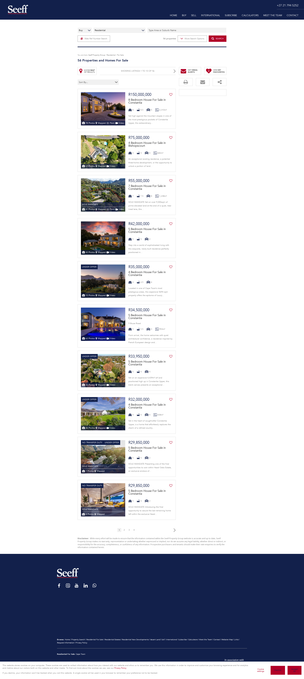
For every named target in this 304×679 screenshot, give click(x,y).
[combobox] (92, 82)
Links (236, 639)
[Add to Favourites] (170, 94)
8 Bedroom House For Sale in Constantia (147, 101)
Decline (277, 670)
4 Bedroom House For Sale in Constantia (147, 273)
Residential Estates (112, 639)
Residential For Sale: (66, 654)
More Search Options (194, 38)
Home (67, 639)
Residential (111, 55)
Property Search (78, 639)
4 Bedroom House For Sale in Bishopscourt (147, 144)
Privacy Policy (81, 643)
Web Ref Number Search (96, 38)
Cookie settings (260, 670)
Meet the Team (205, 639)
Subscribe (182, 639)
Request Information (65, 643)
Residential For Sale (94, 639)
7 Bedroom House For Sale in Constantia (147, 187)
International (171, 639)
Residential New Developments (135, 639)
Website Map (227, 639)
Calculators (193, 639)
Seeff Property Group (96, 55)
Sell (163, 639)
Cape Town (80, 654)
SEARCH (220, 38)
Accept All (294, 670)
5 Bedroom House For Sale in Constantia (147, 230)
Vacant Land (155, 639)
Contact (216, 639)
